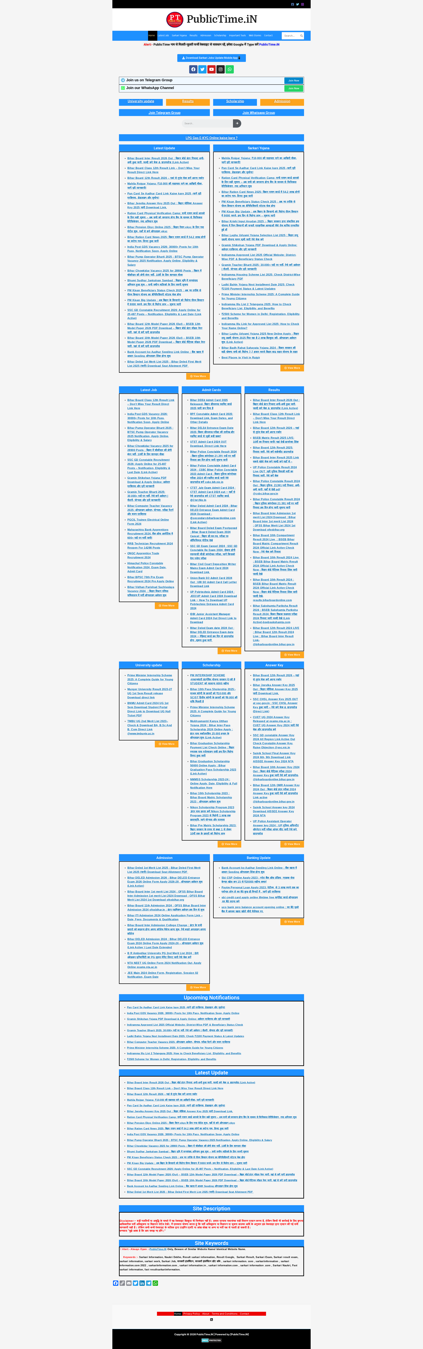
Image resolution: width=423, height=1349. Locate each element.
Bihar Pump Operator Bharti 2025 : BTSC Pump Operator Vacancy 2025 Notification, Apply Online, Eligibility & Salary (165, 260)
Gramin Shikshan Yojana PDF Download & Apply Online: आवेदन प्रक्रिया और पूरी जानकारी (148, 482)
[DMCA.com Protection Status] (212, 1340)
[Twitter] (297, 4)
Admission (282, 101)
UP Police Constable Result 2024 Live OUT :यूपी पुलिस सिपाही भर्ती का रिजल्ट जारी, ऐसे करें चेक (275, 471)
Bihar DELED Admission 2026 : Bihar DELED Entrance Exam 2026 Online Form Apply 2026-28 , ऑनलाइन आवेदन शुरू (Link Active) (165, 881)
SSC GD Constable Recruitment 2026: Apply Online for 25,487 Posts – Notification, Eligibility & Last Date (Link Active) (164, 314)
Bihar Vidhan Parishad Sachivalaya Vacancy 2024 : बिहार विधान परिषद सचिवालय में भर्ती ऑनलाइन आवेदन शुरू (150, 591)
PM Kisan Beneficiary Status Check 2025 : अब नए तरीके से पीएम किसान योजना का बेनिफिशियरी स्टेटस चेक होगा (186, 1157)
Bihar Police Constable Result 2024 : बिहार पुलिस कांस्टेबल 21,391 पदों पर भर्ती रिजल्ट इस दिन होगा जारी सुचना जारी (213, 456)
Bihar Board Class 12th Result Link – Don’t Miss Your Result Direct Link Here (150, 404)
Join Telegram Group (164, 113)
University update (141, 101)
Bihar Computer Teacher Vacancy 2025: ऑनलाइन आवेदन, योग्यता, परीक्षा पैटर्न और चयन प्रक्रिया (150, 510)
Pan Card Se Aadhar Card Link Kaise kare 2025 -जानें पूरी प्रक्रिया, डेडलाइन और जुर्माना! (176, 1007)
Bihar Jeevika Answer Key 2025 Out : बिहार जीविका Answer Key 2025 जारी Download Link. (275, 689)
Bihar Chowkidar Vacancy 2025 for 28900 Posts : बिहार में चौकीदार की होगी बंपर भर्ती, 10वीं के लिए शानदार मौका (150, 450)
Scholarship (235, 101)
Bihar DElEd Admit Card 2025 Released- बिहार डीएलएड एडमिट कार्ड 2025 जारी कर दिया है (211, 404)
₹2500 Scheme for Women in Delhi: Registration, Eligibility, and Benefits (171, 1059)
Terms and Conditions (224, 1313)
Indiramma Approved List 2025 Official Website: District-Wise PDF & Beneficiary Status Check (185, 1024)
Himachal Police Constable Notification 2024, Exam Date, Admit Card (146, 567)
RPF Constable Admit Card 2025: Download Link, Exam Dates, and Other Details (211, 418)
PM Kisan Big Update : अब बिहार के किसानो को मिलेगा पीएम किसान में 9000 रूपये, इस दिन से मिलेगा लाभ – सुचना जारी (187, 1163)
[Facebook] (292, 4)
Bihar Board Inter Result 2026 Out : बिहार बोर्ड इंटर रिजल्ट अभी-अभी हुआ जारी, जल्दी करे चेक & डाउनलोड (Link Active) (276, 404)
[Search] (302, 35)
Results (188, 101)
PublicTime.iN (222, 19)
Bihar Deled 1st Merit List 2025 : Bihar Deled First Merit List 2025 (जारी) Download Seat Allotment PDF (190, 1191)
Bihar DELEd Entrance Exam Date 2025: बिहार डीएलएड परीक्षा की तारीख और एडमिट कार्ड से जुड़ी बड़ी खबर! (212, 432)
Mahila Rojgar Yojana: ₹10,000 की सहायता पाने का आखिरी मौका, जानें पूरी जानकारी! (170, 1099)
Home (177, 1313)
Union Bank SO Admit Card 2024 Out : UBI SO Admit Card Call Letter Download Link (213, 582)
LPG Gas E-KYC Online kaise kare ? (211, 138)
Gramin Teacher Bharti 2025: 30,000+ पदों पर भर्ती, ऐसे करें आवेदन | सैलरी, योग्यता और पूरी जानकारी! (147, 496)
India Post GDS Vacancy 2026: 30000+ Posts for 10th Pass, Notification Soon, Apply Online (148, 418)
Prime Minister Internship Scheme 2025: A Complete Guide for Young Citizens (150, 679)
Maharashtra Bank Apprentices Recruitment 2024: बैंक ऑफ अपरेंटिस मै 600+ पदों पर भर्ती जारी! (150, 533)
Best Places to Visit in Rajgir (241, 357)
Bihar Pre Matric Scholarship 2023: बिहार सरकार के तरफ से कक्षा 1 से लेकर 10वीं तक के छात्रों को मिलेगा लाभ (213, 829)
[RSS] (211, 1319)
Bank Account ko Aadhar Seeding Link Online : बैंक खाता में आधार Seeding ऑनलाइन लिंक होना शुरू (182, 1186)
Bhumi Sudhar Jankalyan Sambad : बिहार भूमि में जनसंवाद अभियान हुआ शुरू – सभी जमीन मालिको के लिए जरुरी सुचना (188, 1151)
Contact (244, 1313)
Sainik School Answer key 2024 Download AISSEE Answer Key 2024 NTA (274, 811)
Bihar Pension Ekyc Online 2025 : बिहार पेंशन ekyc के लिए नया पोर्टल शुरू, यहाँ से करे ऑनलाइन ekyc (181, 1122)
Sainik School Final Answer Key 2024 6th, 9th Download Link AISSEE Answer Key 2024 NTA (274, 757)
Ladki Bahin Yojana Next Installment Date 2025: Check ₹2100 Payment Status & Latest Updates (185, 1036)
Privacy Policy (191, 1313)
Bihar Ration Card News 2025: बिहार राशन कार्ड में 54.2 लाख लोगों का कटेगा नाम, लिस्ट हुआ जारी (178, 1128)
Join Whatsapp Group (258, 113)
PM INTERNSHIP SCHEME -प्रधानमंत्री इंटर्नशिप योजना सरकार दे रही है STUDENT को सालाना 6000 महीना (212, 679)
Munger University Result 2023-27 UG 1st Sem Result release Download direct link (149, 693)
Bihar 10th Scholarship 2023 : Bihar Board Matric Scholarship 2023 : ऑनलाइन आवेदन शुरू (211, 797)
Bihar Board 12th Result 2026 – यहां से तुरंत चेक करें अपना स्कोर (165, 177)
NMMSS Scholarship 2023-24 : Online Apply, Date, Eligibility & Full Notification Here (213, 783)
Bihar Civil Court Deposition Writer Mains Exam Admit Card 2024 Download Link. (213, 568)
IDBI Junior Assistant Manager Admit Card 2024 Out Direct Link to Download (213, 618)
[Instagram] (302, 4)
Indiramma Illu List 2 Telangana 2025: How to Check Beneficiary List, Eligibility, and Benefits (184, 1053)
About (205, 1313)
